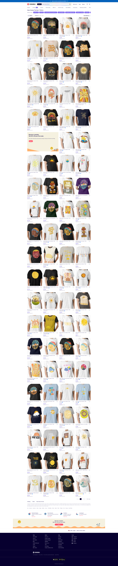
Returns (59, 538)
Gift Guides (35, 536)
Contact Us (60, 546)
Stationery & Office (83, 7)
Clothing (35, 7)
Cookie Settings (61, 547)
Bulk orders (35, 547)
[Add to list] (41, 35)
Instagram (75, 536)
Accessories (75, 7)
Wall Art (54, 7)
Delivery (59, 536)
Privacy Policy (41, 554)
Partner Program (48, 539)
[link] (36, 12)
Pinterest (74, 543)
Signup (34, 546)
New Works (35, 539)
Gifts (90, 7)
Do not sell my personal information (49, 554)
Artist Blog (47, 546)
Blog (33, 541)
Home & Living (60, 7)
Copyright (60, 544)
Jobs (46, 544)
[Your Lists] (87, 4)
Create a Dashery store (49, 547)
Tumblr (74, 541)
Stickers (41, 7)
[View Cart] (89, 4)
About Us (46, 536)
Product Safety (61, 543)
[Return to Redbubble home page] (31, 4)
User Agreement (35, 554)
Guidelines (60, 541)
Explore (28, 7)
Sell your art (47, 543)
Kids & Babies (68, 7)
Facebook (75, 538)
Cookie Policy (57, 554)
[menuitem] (28, 7)
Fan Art (34, 538)
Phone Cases (48, 7)
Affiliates (46, 541)
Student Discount (36, 543)
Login (34, 544)
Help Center (60, 539)
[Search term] (70, 4)
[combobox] (54, 4)
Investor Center (47, 538)
